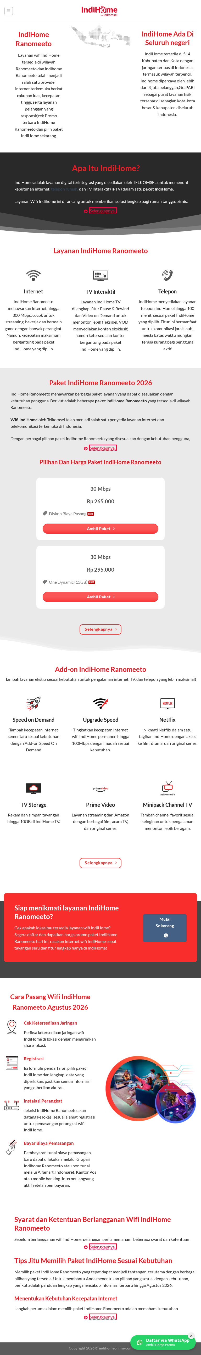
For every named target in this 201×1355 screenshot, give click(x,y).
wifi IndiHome (46, 54)
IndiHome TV (109, 301)
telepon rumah (64, 188)
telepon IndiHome (157, 308)
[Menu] (8, 11)
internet (39, 308)
